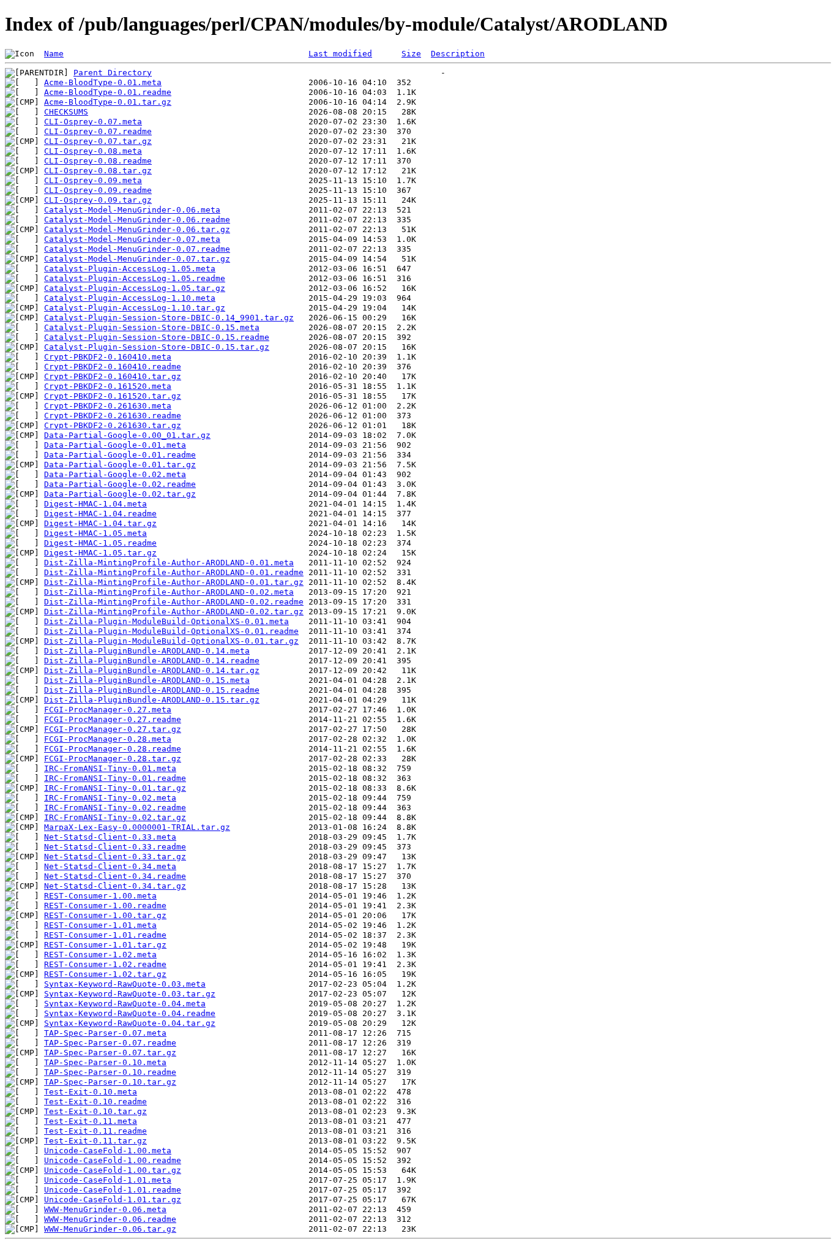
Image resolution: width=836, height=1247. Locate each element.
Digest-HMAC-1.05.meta (95, 533)
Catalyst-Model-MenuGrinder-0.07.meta (132, 239)
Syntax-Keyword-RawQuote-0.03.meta (125, 984)
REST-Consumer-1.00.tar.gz (105, 915)
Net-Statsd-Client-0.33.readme (115, 846)
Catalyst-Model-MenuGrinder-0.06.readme (137, 219)
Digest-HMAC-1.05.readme (100, 543)
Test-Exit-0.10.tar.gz (95, 1111)
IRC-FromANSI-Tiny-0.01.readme (115, 778)
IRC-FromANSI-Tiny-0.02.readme (115, 807)
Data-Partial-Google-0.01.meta (115, 445)
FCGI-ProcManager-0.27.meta (107, 709)
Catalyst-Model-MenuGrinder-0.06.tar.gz (137, 229)
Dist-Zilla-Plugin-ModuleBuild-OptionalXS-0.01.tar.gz (171, 641)
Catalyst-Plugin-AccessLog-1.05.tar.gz (134, 288)
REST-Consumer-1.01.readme (105, 935)
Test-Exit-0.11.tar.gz (95, 1140)
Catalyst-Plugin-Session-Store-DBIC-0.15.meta (151, 327)
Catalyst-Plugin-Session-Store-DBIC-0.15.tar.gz (156, 347)
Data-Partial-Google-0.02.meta (115, 474)
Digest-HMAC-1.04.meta (95, 503)
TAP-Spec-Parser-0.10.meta (105, 1062)
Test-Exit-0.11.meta (90, 1121)
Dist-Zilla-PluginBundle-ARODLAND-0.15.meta (147, 680)
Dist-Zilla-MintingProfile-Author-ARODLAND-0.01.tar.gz (174, 582)
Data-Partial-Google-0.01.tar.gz (120, 464)
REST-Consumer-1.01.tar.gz (105, 944)
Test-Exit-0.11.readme (95, 1131)
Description (458, 53)
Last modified (340, 53)
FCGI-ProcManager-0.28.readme (112, 748)
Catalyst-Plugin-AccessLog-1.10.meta (129, 298)
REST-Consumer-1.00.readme (105, 905)
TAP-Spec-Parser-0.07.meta (105, 1033)
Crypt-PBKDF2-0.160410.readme (112, 366)
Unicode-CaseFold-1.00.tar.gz (112, 1170)
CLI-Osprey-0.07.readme (98, 131)
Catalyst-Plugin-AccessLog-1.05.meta (129, 268)
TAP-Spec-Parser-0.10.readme (110, 1072)
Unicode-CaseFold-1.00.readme (112, 1160)
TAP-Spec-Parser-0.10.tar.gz (110, 1082)
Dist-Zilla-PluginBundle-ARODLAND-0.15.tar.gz (151, 699)
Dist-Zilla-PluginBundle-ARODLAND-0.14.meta (147, 650)
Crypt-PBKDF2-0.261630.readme (112, 415)
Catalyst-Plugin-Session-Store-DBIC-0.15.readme (156, 337)
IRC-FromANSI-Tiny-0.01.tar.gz (115, 788)
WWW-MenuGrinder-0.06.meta (105, 1209)
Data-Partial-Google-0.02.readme (120, 484)
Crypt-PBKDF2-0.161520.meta (107, 386)
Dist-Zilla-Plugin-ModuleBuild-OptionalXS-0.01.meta (166, 621)
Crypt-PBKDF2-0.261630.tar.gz (112, 425)
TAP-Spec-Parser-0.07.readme (110, 1042)
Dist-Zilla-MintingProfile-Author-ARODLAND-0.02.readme (174, 601)
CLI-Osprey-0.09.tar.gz (98, 200)
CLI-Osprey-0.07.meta (93, 121)
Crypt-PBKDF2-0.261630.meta (107, 405)
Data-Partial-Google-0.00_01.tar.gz (127, 435)
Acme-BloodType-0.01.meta (103, 82)
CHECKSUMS (66, 111)
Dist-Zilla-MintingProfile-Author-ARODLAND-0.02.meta (169, 592)
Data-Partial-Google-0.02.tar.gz (120, 494)
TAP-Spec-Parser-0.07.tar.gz (110, 1052)
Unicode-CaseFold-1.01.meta (107, 1180)
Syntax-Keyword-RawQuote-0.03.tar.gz (129, 993)
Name (54, 53)
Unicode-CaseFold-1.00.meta (107, 1150)
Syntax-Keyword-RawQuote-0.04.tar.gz (129, 1023)
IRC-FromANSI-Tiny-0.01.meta (110, 768)
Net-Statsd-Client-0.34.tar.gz (115, 886)
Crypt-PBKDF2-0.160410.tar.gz (112, 376)
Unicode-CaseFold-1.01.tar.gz (112, 1199)
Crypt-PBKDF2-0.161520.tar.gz (112, 396)
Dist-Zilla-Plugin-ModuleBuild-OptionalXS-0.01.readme (171, 631)
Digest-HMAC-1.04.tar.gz (100, 523)
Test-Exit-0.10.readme (95, 1101)
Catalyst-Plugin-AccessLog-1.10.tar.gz (134, 307)
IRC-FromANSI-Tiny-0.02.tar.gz (115, 817)
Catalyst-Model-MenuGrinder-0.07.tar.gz (137, 258)
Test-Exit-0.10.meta (90, 1091)
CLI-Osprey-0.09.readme (98, 190)
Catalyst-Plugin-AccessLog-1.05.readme (134, 278)
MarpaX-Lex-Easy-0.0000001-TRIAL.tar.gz (137, 827)
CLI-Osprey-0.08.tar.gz (98, 170)
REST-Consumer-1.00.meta (100, 895)
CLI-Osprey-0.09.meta (93, 180)
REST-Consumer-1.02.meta (100, 954)
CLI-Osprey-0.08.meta (93, 151)
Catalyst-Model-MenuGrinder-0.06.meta (132, 209)
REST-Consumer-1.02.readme (105, 964)
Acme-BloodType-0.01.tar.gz (107, 102)
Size (411, 53)
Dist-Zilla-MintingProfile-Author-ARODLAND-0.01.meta (169, 562)
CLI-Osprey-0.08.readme (98, 160)
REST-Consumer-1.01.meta (100, 925)
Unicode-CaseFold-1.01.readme (112, 1189)
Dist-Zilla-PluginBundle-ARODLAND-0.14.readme (151, 660)
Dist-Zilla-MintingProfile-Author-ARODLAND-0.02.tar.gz (174, 611)
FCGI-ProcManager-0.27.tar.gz (112, 729)
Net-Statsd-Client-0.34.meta (110, 866)
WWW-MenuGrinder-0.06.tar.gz (110, 1229)
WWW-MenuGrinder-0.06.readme (110, 1219)
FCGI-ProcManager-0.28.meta (107, 739)
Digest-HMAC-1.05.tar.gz (100, 552)
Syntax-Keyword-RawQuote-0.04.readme (129, 1013)
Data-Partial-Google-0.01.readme (120, 454)
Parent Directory (112, 72)
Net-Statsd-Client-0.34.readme (115, 876)
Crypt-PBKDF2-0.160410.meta (107, 356)
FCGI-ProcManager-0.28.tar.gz (112, 758)
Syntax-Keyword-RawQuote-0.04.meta (125, 1003)
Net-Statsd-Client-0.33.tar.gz (115, 856)
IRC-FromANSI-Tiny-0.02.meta (110, 797)
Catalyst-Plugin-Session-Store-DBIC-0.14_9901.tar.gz (169, 317)
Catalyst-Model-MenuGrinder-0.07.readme (137, 249)
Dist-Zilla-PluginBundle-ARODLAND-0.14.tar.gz (151, 670)
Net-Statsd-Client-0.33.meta (110, 837)
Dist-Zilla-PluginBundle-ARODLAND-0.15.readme (151, 690)
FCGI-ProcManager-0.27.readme (112, 719)
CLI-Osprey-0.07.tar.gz (98, 141)
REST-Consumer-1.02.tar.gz (105, 974)
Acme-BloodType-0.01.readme (107, 92)
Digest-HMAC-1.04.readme (100, 513)
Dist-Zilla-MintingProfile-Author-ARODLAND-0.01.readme (174, 572)
